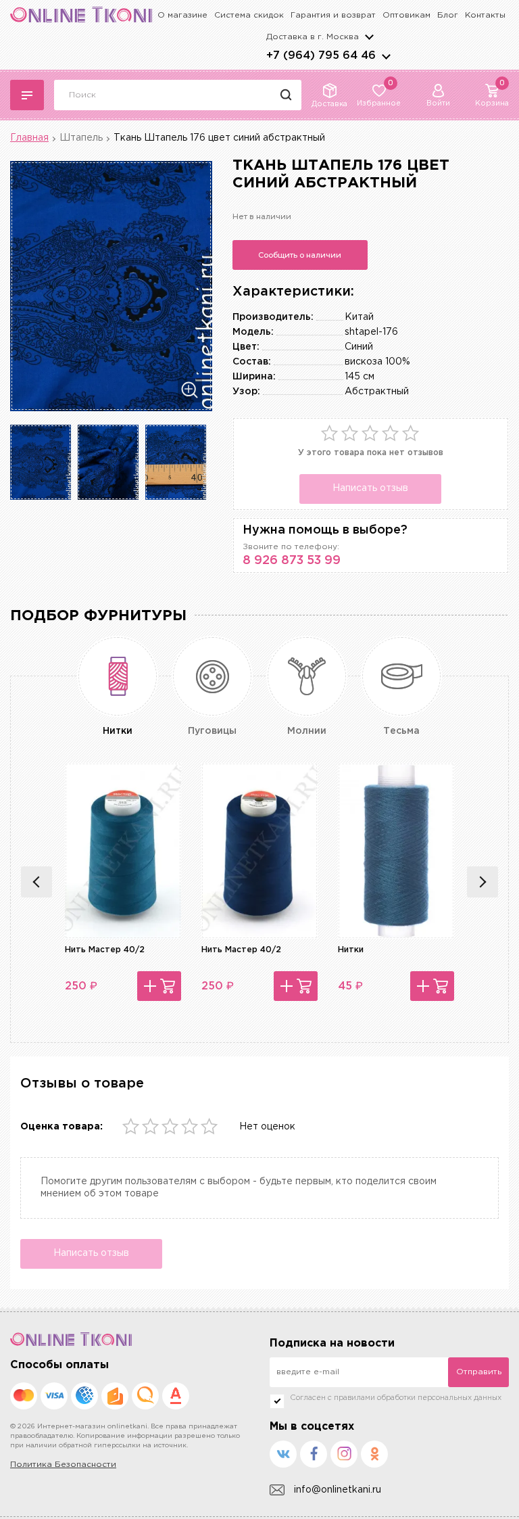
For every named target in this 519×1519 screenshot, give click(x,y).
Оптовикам (406, 15)
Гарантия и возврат (333, 15)
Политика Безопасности (63, 1464)
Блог (447, 15)
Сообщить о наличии (299, 255)
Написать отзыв (370, 488)
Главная (29, 138)
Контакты (485, 15)
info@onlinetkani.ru (337, 1490)
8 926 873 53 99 (292, 560)
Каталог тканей (27, 95)
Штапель (81, 138)
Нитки (351, 950)
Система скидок (249, 15)
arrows (385, 56)
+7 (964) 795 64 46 (321, 56)
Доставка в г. (312, 37)
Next (482, 881)
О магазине (182, 15)
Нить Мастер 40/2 (105, 950)
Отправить (478, 1372)
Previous (36, 881)
